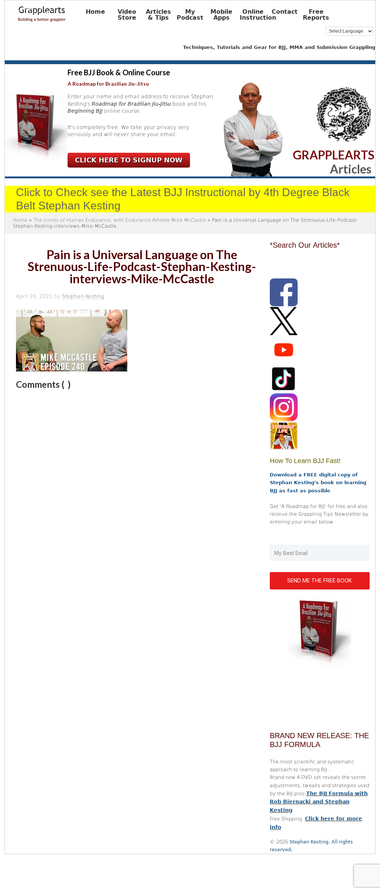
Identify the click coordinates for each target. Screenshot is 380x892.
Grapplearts (53, 11)
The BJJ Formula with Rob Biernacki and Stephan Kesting (319, 801)
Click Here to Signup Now (129, 160)
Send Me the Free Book (319, 580)
